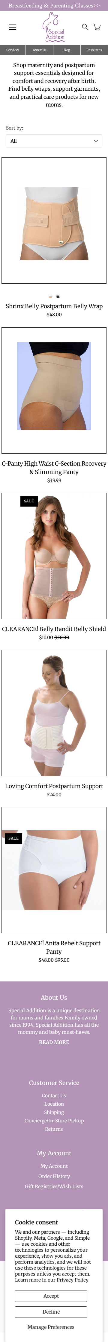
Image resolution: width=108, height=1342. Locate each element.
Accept (51, 1296)
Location (54, 1104)
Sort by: (14, 128)
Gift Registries (41, 1186)
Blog (67, 50)
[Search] (85, 27)
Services (12, 50)
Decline (51, 1312)
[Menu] (12, 27)
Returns (54, 1129)
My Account (54, 1166)
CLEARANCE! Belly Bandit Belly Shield (54, 629)
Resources (94, 50)
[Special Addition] (54, 27)
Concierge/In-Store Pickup (54, 1121)
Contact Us (54, 1095)
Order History (54, 1176)
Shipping (54, 1112)
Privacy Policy (72, 1280)
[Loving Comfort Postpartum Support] (54, 713)
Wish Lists (71, 1186)
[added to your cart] (97, 27)
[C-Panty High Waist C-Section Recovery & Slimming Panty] (54, 390)
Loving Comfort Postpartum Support (54, 786)
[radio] (50, 296)
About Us (39, 50)
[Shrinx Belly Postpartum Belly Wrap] (54, 220)
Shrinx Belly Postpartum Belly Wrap (54, 306)
